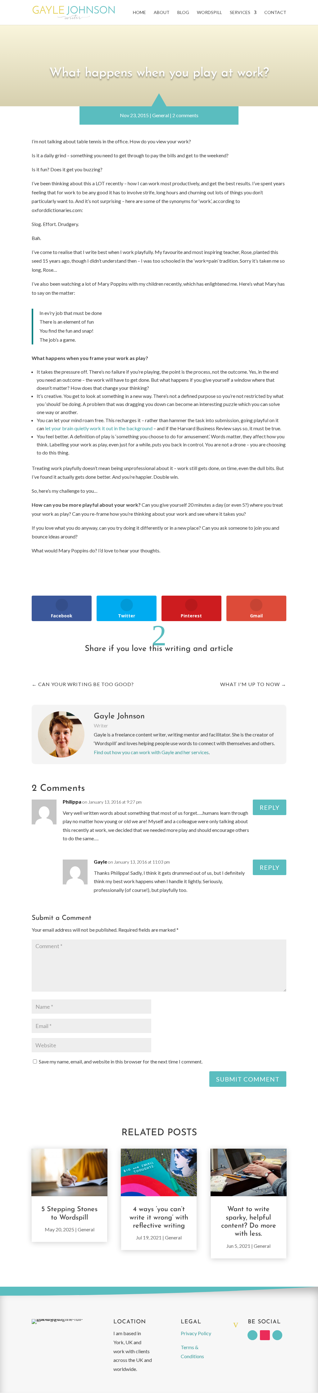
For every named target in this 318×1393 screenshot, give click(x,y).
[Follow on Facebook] (277, 1335)
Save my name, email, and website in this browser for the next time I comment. (120, 1061)
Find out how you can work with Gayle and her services (151, 752)
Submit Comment (247, 1079)
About (162, 12)
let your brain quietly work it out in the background (98, 428)
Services (240, 12)
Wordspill (209, 12)
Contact (275, 12)
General (160, 115)
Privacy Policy (196, 1333)
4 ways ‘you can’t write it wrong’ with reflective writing (158, 1217)
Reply (269, 807)
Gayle (100, 862)
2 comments (185, 115)
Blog (183, 12)
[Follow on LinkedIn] (252, 1335)
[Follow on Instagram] (265, 1335)
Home (139, 12)
